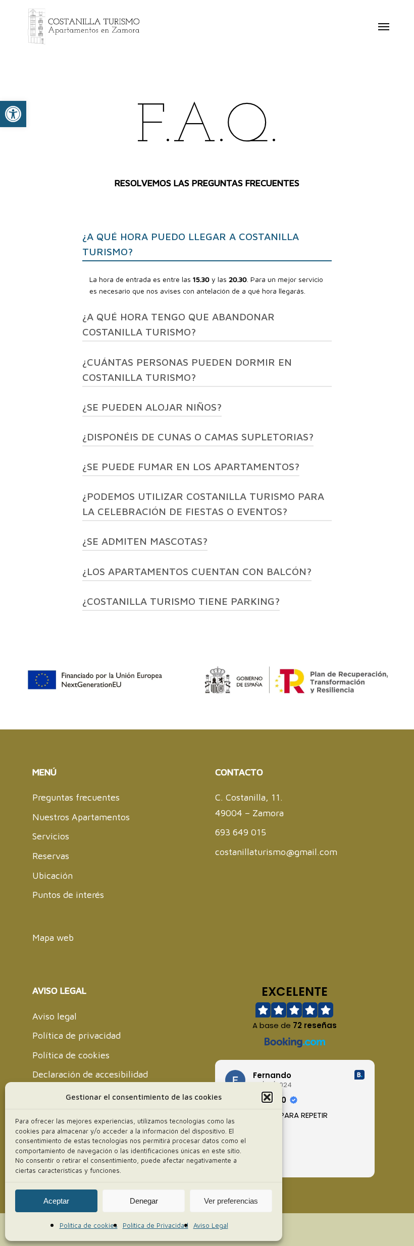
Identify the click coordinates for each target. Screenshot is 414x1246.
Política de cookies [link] (89, 1225)
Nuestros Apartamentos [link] (81, 817)
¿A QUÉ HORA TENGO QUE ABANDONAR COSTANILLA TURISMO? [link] (178, 324)
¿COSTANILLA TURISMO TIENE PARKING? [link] (181, 601)
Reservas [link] (50, 856)
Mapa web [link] (53, 937)
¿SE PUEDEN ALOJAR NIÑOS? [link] (152, 407)
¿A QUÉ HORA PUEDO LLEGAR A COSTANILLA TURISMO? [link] (190, 244)
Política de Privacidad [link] (155, 1225)
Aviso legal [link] (54, 1016)
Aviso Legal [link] (210, 1225)
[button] (267, 1097)
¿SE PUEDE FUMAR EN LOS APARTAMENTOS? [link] (190, 466)
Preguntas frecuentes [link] (76, 797)
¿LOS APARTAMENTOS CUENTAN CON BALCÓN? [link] (197, 571)
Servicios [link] (50, 836)
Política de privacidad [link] (76, 1035)
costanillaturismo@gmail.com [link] (276, 851)
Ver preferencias (231, 1201)
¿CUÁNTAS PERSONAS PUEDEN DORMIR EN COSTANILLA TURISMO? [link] (187, 369)
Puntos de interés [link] (68, 894)
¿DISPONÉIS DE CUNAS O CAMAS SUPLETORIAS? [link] (198, 436)
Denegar (144, 1201)
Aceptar (56, 1201)
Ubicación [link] (52, 875)
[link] (13, 114)
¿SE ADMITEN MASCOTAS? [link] (145, 541)
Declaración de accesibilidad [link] (90, 1074)
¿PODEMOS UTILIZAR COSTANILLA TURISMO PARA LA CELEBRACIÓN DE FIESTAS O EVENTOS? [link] (203, 503)
